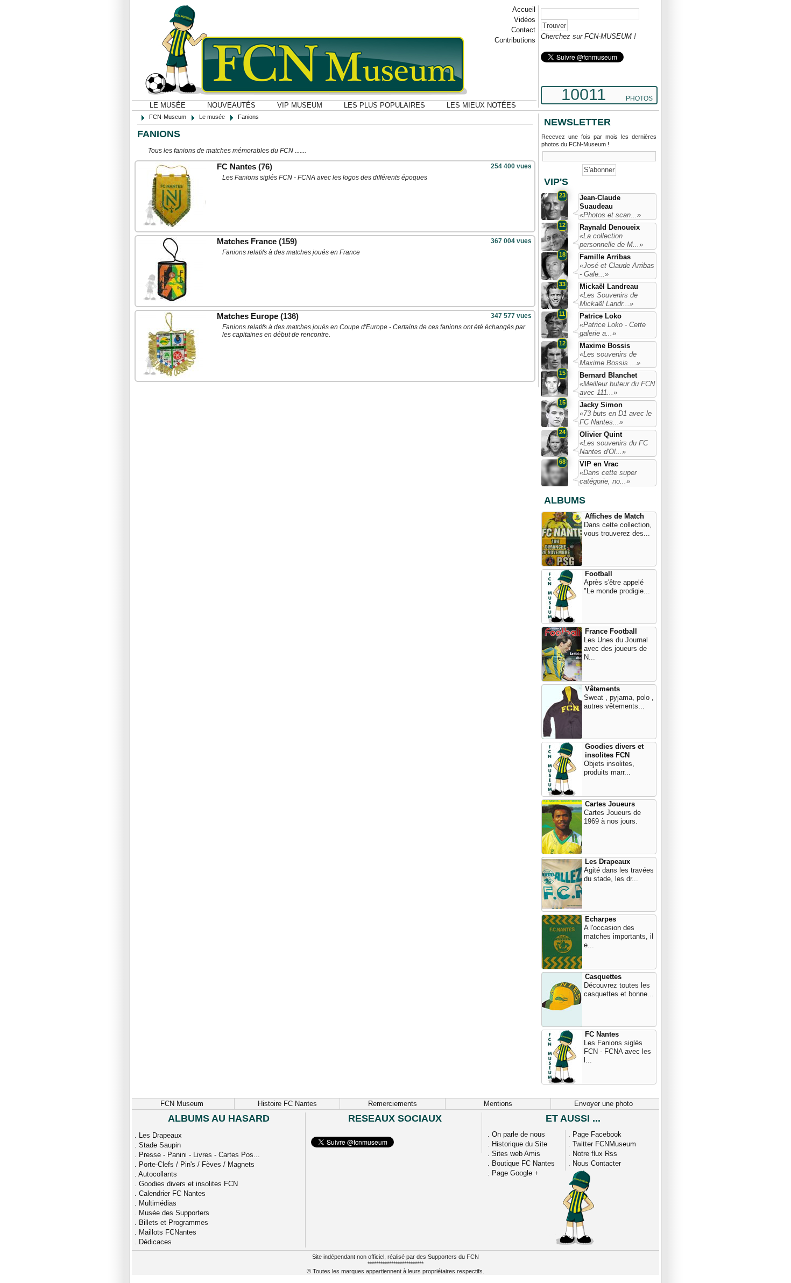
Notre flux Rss (595, 1154)
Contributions (515, 40)
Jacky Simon (601, 405)
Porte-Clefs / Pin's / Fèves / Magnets (197, 1164)
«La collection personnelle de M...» (611, 240)
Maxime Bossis (605, 346)
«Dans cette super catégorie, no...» (608, 477)
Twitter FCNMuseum (604, 1144)
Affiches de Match (614, 516)
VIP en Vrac (599, 464)
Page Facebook (597, 1134)
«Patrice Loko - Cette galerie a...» (613, 329)
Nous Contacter (597, 1163)
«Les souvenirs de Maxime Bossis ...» (610, 358)
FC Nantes (236, 166)
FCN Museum (181, 1104)
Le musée (168, 105)
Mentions (498, 1104)
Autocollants (157, 1174)
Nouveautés (231, 105)
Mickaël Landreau (609, 286)
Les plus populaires (384, 105)
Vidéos (524, 20)
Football (598, 574)
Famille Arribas (605, 257)
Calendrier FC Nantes (172, 1193)
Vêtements (602, 689)
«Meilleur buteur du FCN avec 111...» (617, 388)
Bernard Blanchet (608, 375)
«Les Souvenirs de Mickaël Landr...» (609, 299)
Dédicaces (155, 1242)
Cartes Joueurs (610, 804)
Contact (523, 30)
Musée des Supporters (174, 1213)
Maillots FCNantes (167, 1232)
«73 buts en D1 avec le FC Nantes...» (616, 417)
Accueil (523, 9)
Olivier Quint (601, 434)
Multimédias (157, 1203)
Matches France (247, 241)
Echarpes (600, 919)
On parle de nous (518, 1134)
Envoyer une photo (603, 1104)
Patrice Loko (601, 316)
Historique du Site (519, 1144)
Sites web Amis (516, 1154)
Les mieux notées (481, 105)
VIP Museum (299, 105)
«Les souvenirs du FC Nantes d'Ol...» (614, 447)
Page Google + (515, 1173)
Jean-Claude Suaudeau (600, 202)
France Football (611, 631)
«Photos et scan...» (610, 215)
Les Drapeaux (607, 861)
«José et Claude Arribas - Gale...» (617, 269)
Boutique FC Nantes (523, 1163)
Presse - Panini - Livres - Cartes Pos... (199, 1155)
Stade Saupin (160, 1145)
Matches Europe (247, 316)
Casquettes (603, 977)
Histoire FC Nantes (287, 1104)
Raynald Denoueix (610, 227)
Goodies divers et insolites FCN (614, 750)
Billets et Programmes (173, 1222)
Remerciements (392, 1104)
